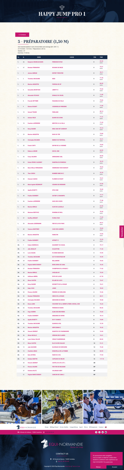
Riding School (54, 427)
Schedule (23, 35)
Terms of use (76, 466)
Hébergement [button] (93, 427)
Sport (81, 427)
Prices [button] (86, 427)
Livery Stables (64, 427)
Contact (101, 427)
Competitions (74, 427)
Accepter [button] (114, 467)
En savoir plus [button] (108, 462)
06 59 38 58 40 (49, 432)
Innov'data (68, 466)
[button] (105, 427)
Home (47, 427)
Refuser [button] (98, 467)
